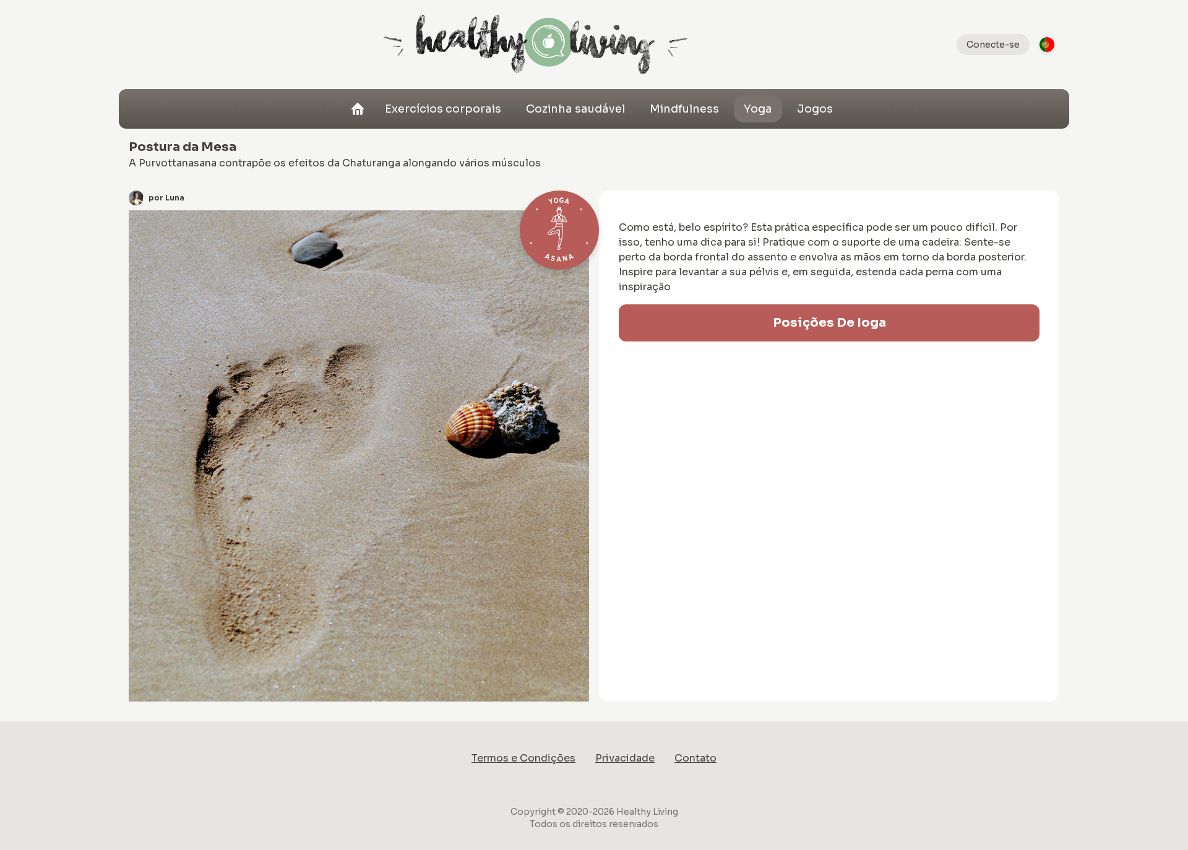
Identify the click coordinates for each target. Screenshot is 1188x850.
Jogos (815, 109)
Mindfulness (684, 109)
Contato (695, 758)
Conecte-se (993, 44)
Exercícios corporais (443, 109)
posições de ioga (829, 322)
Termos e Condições (523, 758)
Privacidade (625, 758)
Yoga (758, 109)
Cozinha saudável (575, 109)
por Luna (166, 197)
